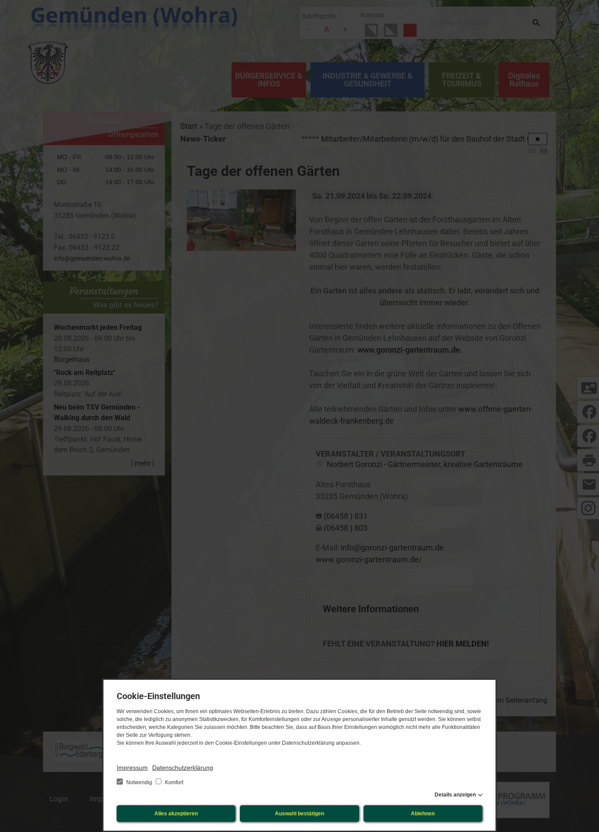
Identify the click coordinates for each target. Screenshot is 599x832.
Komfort (173, 782)
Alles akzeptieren (176, 814)
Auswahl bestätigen (299, 814)
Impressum (132, 767)
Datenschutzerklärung (182, 767)
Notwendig (139, 782)
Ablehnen (423, 814)
